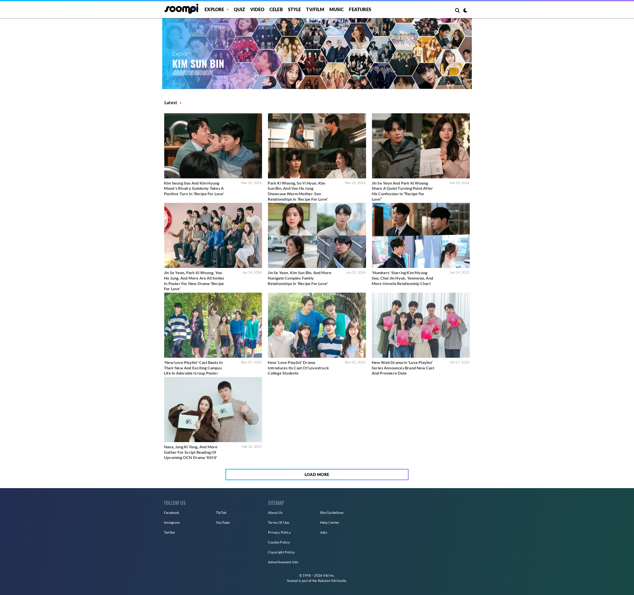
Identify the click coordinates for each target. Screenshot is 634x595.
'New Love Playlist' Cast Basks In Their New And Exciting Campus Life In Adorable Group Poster (193, 367)
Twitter (169, 532)
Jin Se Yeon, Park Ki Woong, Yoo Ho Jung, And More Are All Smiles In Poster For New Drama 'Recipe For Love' (194, 280)
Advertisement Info (283, 562)
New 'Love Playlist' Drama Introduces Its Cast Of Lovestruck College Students (298, 367)
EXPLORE (214, 9)
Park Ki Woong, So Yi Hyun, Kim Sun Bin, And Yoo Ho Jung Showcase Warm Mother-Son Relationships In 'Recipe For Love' (298, 191)
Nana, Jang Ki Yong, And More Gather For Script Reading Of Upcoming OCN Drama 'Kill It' (191, 452)
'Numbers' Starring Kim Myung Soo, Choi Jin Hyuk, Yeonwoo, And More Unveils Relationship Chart (402, 278)
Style (294, 9)
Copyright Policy (281, 552)
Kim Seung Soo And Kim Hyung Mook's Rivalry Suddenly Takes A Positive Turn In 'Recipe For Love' (194, 188)
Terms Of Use (278, 522)
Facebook (171, 512)
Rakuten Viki (327, 581)
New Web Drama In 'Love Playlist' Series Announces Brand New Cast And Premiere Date (403, 367)
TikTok (221, 512)
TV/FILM (315, 9)
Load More (317, 474)
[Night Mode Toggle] (465, 11)
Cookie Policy (279, 542)
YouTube (223, 522)
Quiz (239, 9)
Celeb (276, 9)
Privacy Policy (279, 532)
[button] (173, 102)
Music (336, 9)
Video (257, 9)
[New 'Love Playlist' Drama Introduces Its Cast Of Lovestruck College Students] (317, 325)
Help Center (329, 522)
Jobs (323, 532)
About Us (275, 512)
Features (360, 9)
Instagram (172, 522)
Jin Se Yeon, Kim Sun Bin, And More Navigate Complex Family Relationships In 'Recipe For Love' (299, 278)
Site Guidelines (331, 512)
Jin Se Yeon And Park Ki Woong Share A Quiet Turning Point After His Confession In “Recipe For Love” (402, 191)
